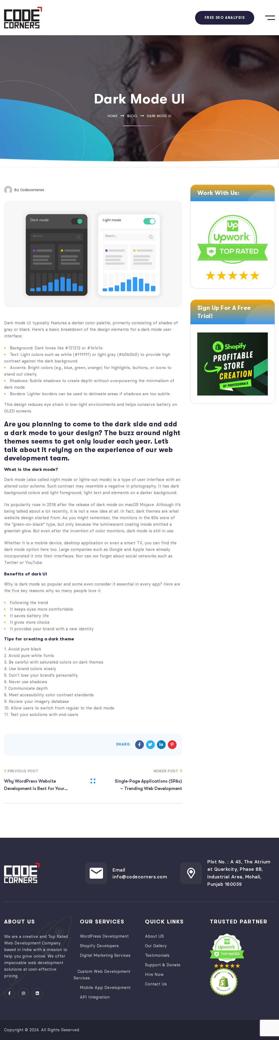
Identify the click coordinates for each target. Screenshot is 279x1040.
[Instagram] (23, 993)
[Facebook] (139, 744)
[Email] (96, 873)
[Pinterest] (172, 744)
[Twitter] (150, 744)
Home (113, 116)
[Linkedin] (161, 744)
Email (119, 870)
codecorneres (32, 190)
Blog (132, 116)
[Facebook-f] (9, 993)
